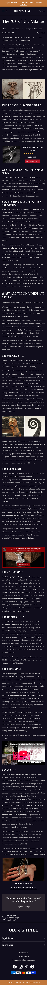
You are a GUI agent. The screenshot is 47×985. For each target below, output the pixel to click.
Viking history (31, 450)
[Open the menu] (3, 11)
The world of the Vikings (21, 29)
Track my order (23, 956)
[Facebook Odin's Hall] (15, 967)
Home (4, 29)
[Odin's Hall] (23, 11)
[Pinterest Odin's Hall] (32, 967)
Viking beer (8, 854)
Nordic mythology (12, 254)
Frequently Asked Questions (23, 960)
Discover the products (23, 888)
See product (32, 161)
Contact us (23, 953)
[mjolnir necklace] (23, 557)
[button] (28, 153)
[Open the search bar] (7, 11)
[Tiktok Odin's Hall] (26, 967)
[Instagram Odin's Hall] (21, 967)
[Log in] (39, 11)
